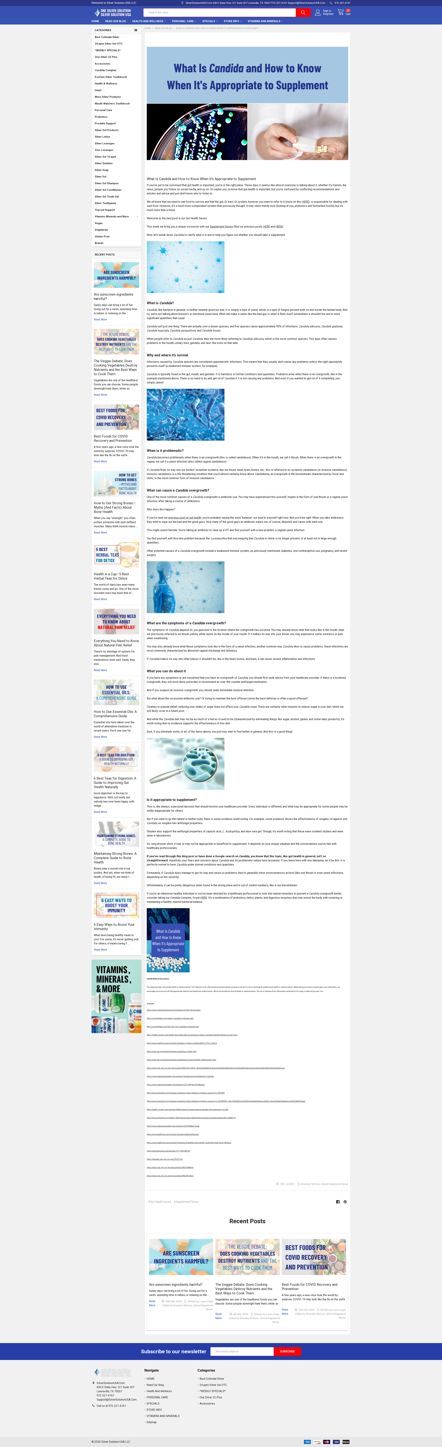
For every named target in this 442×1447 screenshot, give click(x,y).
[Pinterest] (345, 1202)
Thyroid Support (105, 209)
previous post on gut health (184, 517)
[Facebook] (338, 1202)
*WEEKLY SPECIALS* (108, 50)
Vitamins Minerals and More (112, 216)
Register (328, 14)
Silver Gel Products (106, 130)
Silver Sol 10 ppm (105, 156)
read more (100, 319)
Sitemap (152, 1422)
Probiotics (101, 116)
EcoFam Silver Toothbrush (111, 77)
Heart (98, 90)
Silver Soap (102, 170)
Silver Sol (100, 176)
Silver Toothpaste (105, 203)
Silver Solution (104, 163)
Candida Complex (105, 70)
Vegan (99, 223)
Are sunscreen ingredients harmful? (176, 1284)
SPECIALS (208, 21)
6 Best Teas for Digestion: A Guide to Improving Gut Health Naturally (115, 782)
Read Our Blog (115, 21)
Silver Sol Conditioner (108, 189)
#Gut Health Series (159, 1201)
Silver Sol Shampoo (107, 183)
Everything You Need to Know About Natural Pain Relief (116, 643)
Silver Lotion (102, 136)
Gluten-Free (102, 236)
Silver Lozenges (105, 143)
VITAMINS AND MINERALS (264, 21)
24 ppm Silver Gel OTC (109, 43)
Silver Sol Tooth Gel (107, 196)
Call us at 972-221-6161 (111, 1405)
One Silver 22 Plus (106, 57)
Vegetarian (101, 229)
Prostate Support (105, 123)
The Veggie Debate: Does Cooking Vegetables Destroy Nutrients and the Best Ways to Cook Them (115, 367)
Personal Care (103, 110)
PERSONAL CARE (183, 21)
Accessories (102, 63)
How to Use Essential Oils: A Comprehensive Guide (115, 714)
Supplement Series (221, 226)
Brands (99, 243)
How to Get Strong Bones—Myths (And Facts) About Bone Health (115, 507)
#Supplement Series (186, 1201)
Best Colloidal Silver (107, 37)
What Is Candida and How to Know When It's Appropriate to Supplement (201, 179)
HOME (95, 21)
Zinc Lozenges (104, 150)
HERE (305, 201)
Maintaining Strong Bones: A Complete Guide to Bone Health (115, 858)
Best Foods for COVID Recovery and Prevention (113, 438)
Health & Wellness (106, 83)
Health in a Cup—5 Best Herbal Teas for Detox (111, 576)
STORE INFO (231, 21)
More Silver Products (108, 96)
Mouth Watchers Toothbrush (112, 103)
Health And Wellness (147, 21)
